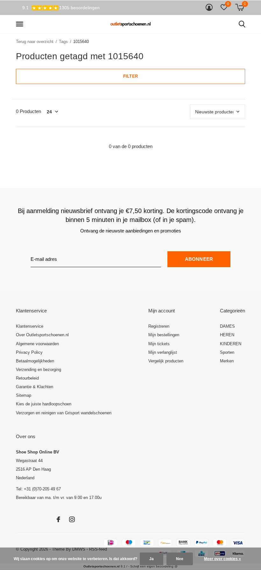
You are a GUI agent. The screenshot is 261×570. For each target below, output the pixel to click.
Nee (179, 559)
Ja (151, 559)
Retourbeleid (27, 378)
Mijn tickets (159, 343)
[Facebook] (58, 519)
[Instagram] (72, 519)
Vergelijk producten (165, 361)
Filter (130, 76)
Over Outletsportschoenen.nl (42, 334)
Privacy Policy (29, 352)
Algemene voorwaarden (37, 343)
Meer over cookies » (222, 559)
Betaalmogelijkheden (35, 361)
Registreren (158, 326)
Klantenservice (29, 326)
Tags (63, 41)
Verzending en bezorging (38, 369)
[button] (20, 24)
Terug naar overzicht (34, 41)
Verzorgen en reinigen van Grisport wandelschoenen (63, 412)
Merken (227, 361)
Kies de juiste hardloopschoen (43, 404)
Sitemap (23, 395)
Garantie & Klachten (34, 386)
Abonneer (199, 259)
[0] (239, 7)
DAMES (227, 326)
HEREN (227, 334)
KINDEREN (230, 343)
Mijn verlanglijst (162, 352)
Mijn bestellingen (163, 334)
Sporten (227, 352)
